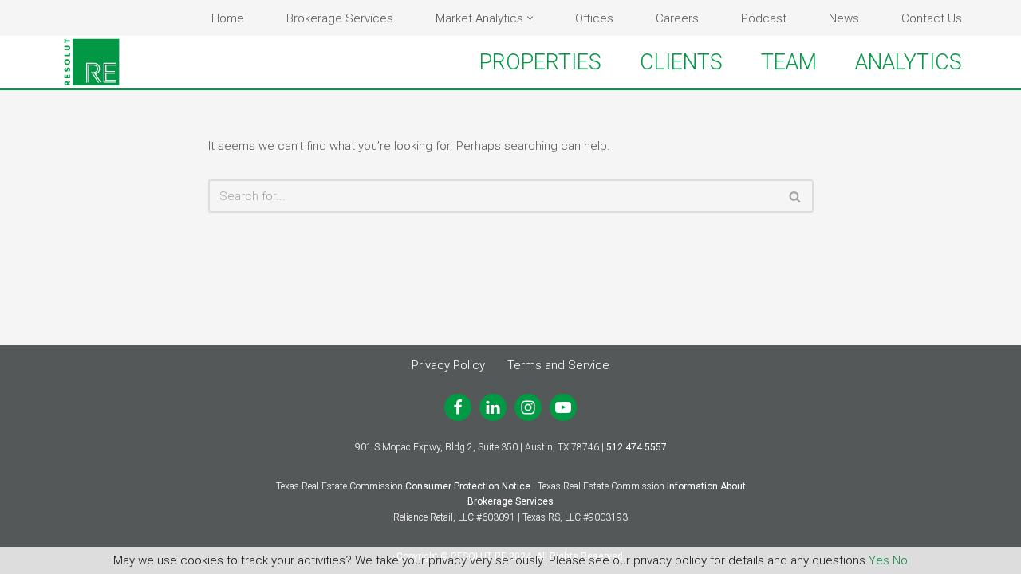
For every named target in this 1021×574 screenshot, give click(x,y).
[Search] (796, 196)
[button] (530, 18)
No (900, 560)
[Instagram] (528, 407)
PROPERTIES (540, 62)
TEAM (789, 62)
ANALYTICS (908, 62)
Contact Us (931, 18)
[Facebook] (457, 407)
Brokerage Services (339, 18)
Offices (594, 18)
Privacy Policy (448, 365)
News (844, 18)
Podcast (763, 18)
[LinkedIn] (493, 407)
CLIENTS (681, 62)
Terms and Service (558, 365)
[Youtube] (563, 407)
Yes (879, 560)
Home (227, 18)
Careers (677, 18)
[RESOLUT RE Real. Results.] (92, 62)
